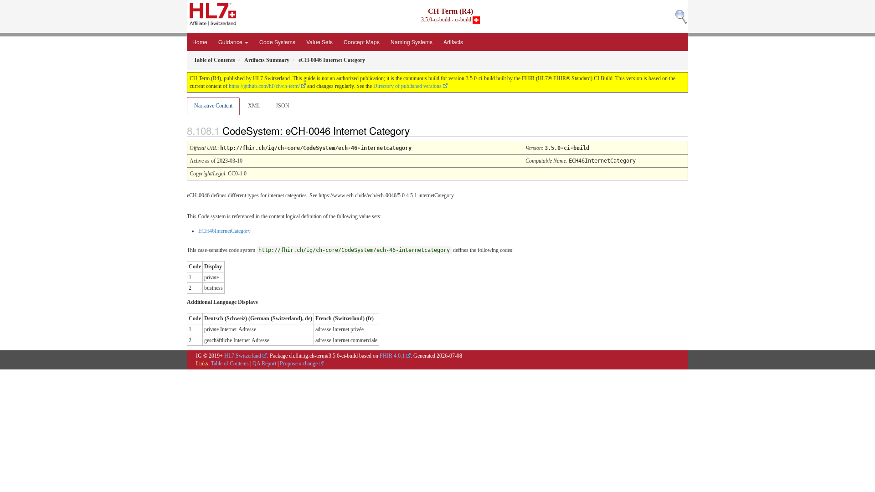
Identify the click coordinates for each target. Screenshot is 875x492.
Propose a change (299, 363)
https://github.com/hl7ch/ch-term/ (264, 86)
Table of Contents (230, 363)
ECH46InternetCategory (224, 231)
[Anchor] (417, 130)
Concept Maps (362, 42)
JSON (282, 105)
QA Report (264, 363)
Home (199, 42)
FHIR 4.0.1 (392, 356)
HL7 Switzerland (242, 356)
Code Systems (277, 42)
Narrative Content (213, 105)
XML (254, 105)
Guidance (231, 42)
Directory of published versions (407, 86)
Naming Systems (411, 42)
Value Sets (319, 42)
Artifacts (453, 42)
